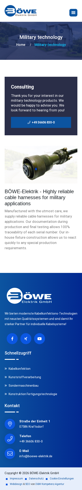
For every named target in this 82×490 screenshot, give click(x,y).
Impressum (16, 478)
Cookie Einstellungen (62, 478)
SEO (27, 484)
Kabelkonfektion (19, 368)
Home (20, 45)
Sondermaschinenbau (23, 385)
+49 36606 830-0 (31, 441)
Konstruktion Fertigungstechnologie (32, 394)
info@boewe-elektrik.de (35, 456)
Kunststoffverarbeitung (24, 377)
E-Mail (24, 451)
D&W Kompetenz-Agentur (50, 484)
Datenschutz (36, 478)
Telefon (25, 436)
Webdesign (16, 484)
